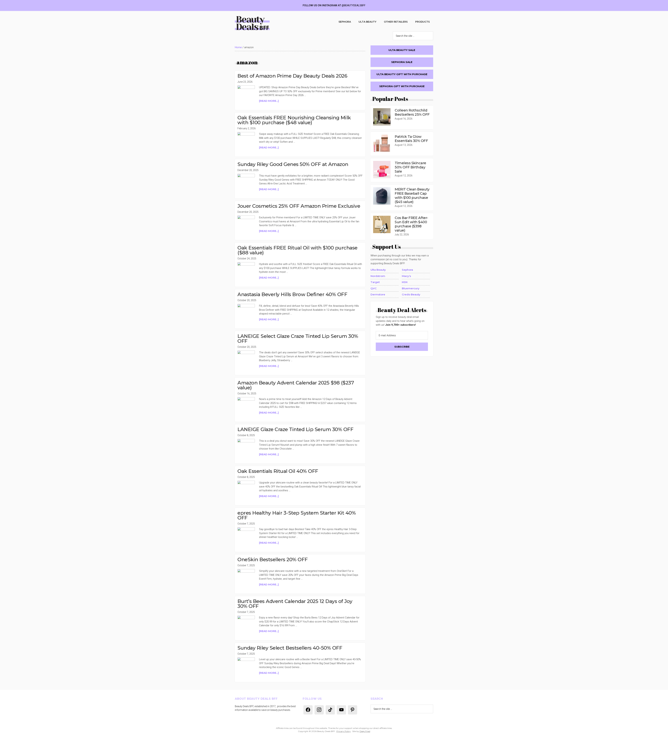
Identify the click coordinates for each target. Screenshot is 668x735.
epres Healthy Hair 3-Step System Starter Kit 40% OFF (296, 515)
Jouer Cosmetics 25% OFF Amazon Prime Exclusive (298, 206)
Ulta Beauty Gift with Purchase (401, 74)
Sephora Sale (401, 62)
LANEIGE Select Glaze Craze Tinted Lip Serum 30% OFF (297, 338)
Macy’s (406, 276)
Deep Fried (365, 731)
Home (238, 47)
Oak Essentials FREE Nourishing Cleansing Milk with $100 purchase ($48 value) (294, 120)
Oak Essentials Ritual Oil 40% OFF (277, 471)
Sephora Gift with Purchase (402, 86)
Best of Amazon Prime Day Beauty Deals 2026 (292, 76)
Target (375, 282)
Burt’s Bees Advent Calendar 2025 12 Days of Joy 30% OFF (294, 603)
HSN (404, 282)
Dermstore (378, 294)
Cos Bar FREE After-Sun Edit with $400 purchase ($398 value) (411, 224)
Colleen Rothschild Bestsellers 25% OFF (412, 112)
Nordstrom (378, 276)
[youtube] (341, 709)
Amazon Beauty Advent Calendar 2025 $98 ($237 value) (295, 385)
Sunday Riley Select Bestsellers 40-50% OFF (289, 648)
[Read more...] (275, 101)
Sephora (407, 269)
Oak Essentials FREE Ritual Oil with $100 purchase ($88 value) (297, 250)
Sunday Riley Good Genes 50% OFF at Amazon (292, 164)
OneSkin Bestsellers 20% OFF (272, 559)
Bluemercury (410, 288)
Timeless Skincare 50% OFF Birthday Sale (410, 167)
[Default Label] (308, 709)
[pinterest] (352, 709)
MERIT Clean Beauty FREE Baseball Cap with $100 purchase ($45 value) (412, 195)
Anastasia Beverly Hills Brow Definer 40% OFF (292, 294)
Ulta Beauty (378, 269)
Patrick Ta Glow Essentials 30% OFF (411, 138)
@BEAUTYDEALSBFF (353, 5)
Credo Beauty (411, 294)
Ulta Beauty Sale (401, 50)
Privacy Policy (343, 731)
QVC (374, 288)
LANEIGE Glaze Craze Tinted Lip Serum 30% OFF (295, 429)
